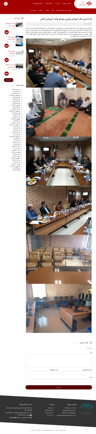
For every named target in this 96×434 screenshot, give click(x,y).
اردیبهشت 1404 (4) (14, 111)
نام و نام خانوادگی (87, 370)
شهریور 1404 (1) (16, 105)
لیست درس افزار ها (70, 408)
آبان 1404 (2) (16, 101)
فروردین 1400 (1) (15, 166)
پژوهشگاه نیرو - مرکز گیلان (68, 413)
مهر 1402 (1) (16, 131)
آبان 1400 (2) (16, 156)
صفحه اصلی (48, 3)
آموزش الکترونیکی (38, 3)
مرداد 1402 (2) (16, 133)
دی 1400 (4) (16, 154)
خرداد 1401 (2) (16, 150)
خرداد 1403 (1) (16, 123)
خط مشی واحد (48, 413)
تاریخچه (50, 408)
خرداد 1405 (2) (16, 93)
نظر (91, 353)
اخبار (53, 10)
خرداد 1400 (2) (16, 164)
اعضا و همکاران (48, 410)
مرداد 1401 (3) (16, 146)
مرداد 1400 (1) (16, 160)
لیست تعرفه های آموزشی (68, 410)
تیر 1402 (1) (17, 135)
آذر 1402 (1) (17, 129)
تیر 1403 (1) (16, 121)
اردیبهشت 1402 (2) (15, 137)
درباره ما (58, 3)
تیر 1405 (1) (17, 91)
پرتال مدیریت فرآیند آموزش (64, 10)
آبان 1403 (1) (16, 117)
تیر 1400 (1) (17, 162)
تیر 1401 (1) (17, 148)
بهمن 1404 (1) (16, 97)
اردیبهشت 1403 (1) (14, 125)
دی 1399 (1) (16, 168)
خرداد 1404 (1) (16, 109)
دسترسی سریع (67, 3)
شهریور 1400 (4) (15, 158)
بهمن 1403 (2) (16, 113)
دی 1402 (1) (16, 127)
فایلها (47, 10)
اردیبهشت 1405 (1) (15, 95)
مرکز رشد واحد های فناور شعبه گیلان (66, 415)
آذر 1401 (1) (17, 141)
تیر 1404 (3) (16, 107)
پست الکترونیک (53, 370)
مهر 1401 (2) (16, 144)
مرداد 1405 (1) (16, 90)
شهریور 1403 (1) (15, 119)
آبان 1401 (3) (16, 142)
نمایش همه (9, 80)
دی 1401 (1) (17, 139)
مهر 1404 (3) (16, 103)
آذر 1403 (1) (16, 115)
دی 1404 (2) (16, 99)
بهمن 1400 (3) (16, 152)
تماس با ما (33, 10)
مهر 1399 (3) (16, 170)
